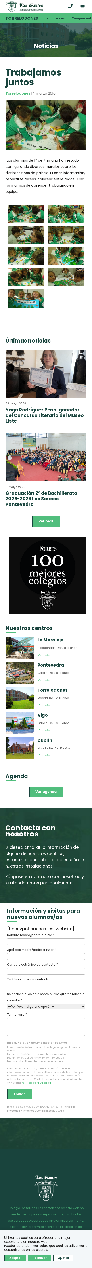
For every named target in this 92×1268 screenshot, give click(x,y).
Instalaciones (54, 18)
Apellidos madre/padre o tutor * (31, 950)
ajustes (41, 1250)
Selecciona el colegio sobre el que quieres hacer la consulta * (45, 997)
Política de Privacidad (36, 1083)
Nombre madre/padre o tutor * (30, 935)
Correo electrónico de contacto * (32, 965)
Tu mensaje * (17, 1015)
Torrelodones (22, 18)
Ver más (46, 521)
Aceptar (15, 1258)
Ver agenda (46, 791)
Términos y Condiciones (37, 1110)
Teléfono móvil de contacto (28, 979)
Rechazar (40, 1258)
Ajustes (63, 1258)
